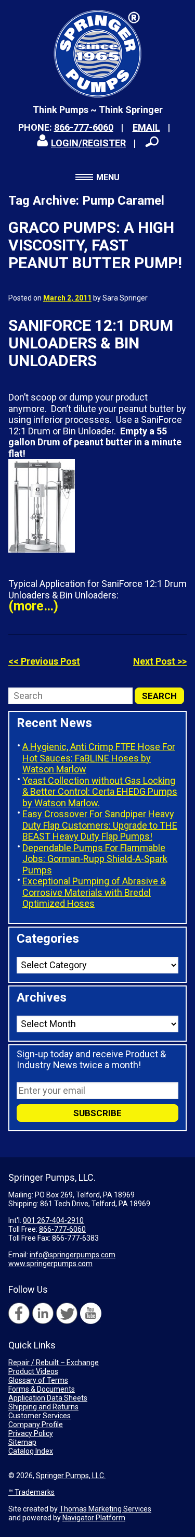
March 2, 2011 (67, 298)
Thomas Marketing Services (105, 1509)
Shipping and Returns (43, 1407)
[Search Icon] (152, 141)
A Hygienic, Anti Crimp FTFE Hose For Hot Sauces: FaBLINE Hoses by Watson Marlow (98, 757)
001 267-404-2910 (53, 1220)
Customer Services (39, 1415)
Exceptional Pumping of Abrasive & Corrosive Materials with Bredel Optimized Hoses (94, 892)
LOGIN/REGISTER (88, 143)
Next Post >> (160, 661)
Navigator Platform (93, 1518)
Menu (108, 177)
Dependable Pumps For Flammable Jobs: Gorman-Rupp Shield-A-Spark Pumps (94, 859)
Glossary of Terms (38, 1380)
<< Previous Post (44, 661)
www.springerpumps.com (50, 1263)
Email (146, 127)
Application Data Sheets (47, 1398)
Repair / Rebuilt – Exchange (53, 1362)
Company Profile (35, 1424)
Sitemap (22, 1442)
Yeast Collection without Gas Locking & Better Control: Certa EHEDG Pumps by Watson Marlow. (99, 791)
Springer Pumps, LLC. (71, 1475)
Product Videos (33, 1371)
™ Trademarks (31, 1492)
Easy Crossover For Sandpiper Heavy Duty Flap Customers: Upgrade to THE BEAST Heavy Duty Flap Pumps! (99, 825)
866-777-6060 (83, 127)
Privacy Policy (30, 1433)
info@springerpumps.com (72, 1255)
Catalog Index (30, 1451)
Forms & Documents (41, 1389)
